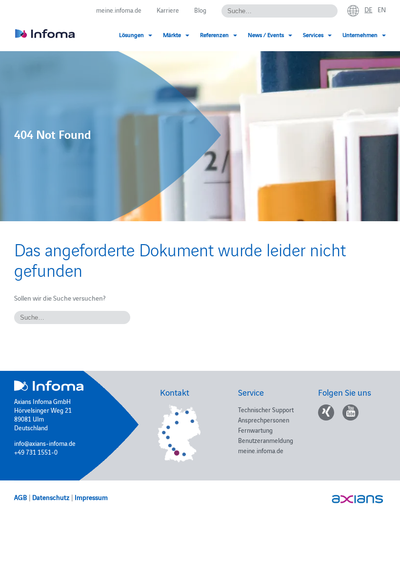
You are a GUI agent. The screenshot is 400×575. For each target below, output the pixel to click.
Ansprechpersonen (263, 419)
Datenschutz (50, 497)
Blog (200, 9)
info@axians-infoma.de (45, 443)
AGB (20, 497)
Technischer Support (266, 409)
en (382, 9)
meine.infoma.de (118, 9)
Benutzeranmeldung (265, 440)
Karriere (168, 9)
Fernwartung (255, 429)
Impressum (91, 497)
